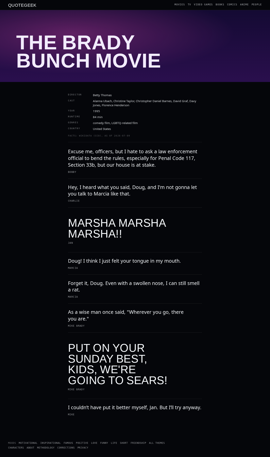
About (31, 447)
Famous (68, 443)
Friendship (138, 443)
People (257, 4)
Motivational (28, 443)
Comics (232, 4)
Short (124, 443)
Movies (180, 4)
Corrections (66, 447)
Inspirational (50, 443)
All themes (157, 443)
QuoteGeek (22, 5)
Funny (104, 443)
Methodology (46, 447)
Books (220, 4)
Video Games (203, 4)
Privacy (83, 447)
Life (114, 443)
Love (94, 443)
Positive (82, 443)
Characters (16, 447)
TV (189, 4)
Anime (244, 4)
